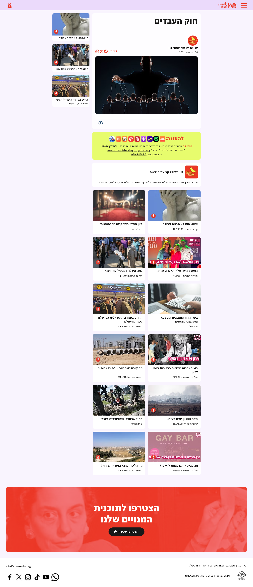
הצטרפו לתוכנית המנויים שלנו (127, 514)
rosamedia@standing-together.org (129, 150)
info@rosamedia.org (18, 566)
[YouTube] (46, 577)
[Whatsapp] (55, 577)
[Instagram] (28, 577)
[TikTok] (37, 577)
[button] (9, 5)
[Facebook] (10, 577)
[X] (19, 577)
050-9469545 (139, 154)
